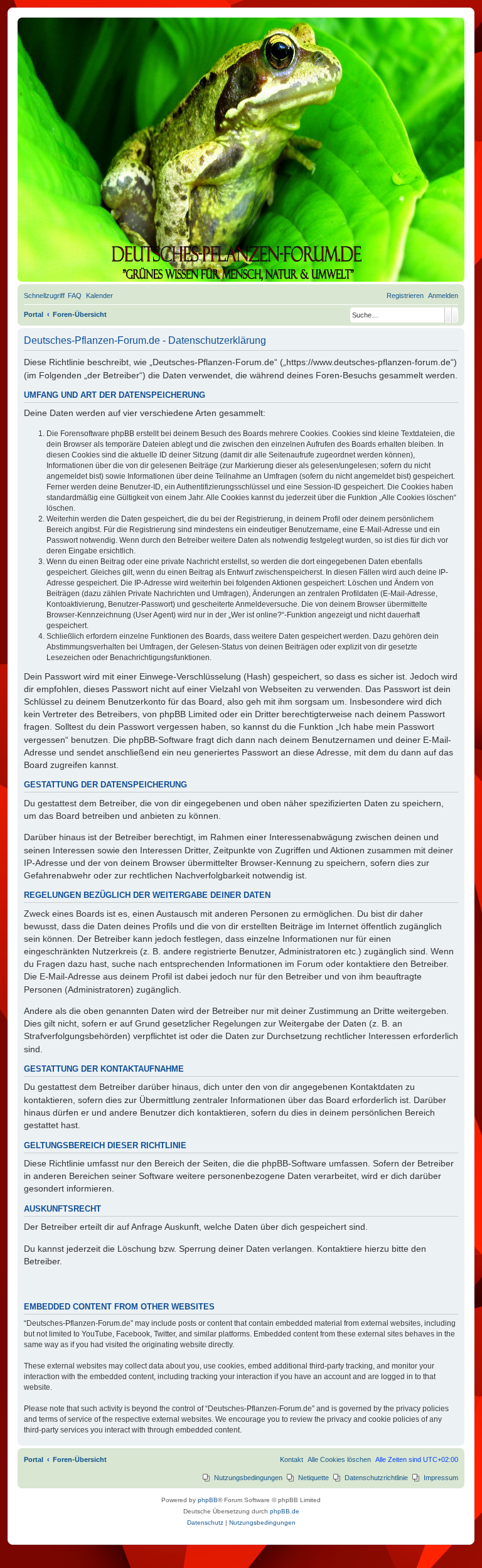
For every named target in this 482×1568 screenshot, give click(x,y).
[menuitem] (75, 295)
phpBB (208, 1499)
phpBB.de (284, 1511)
